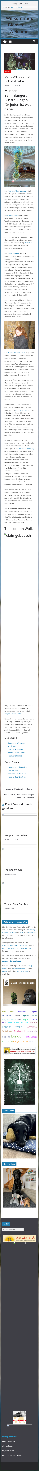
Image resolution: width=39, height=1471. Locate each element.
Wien (21, 932)
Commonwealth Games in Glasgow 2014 (16, 948)
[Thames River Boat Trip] (19, 884)
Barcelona (12, 932)
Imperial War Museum (23, 410)
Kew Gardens (13, 770)
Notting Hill (12, 746)
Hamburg (31, 930)
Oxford (34, 1019)
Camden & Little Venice (17, 767)
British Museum (13, 253)
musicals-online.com (9, 1441)
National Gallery (13, 215)
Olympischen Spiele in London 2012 (15, 945)
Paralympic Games (20, 1041)
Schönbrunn (7, 1031)
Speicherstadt (19, 1031)
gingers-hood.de (8, 1446)
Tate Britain (28, 243)
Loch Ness (8, 1011)
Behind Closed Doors (16, 752)
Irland (8, 935)
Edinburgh (32, 1030)
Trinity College (31, 1037)
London (7, 71)
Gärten (4, 971)
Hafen (10, 1041)
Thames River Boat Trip (17, 777)
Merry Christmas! (17, 7)
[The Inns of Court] (19, 849)
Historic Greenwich (15, 749)
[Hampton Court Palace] (19, 815)
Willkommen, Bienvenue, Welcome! (19, 24)
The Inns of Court (15, 756)
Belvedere (22, 1011)
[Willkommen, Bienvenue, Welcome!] (4, 41)
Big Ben (26, 1019)
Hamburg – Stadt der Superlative (18, 789)
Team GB (33, 1023)
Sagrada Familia (29, 1015)
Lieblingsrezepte (22, 971)
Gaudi (19, 1019)
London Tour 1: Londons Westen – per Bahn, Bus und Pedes (18, 796)
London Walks (12, 1027)
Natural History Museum (17, 353)
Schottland (32, 932)
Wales (17, 1016)
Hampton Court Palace (17, 773)
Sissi (4, 1023)
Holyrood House (9, 1019)
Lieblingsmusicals (19, 968)
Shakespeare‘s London (17, 743)
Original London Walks (12, 714)
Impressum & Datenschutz (12, 1455)
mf (21, 86)
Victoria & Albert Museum (17, 191)
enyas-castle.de (8, 1451)
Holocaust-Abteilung (26, 449)
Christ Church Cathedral (17, 1023)
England (6, 1036)
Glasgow (33, 1011)
